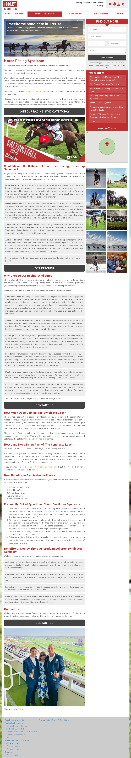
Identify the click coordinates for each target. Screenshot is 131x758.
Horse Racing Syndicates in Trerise (22, 732)
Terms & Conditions (60, 720)
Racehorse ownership (14, 720)
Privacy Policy (45, 720)
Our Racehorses (101, 14)
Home (7, 14)
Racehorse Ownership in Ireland (39, 467)
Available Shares (75, 14)
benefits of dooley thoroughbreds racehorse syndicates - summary (105, 115)
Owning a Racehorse (16, 735)
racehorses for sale (33, 91)
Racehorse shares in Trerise (17, 740)
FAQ (8, 738)
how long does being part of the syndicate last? (104, 97)
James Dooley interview (17, 726)
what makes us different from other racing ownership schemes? (106, 78)
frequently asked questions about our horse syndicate (106, 108)
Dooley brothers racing (15, 723)
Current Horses (13, 746)
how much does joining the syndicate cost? (106, 90)
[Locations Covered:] (4, 2)
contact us (94, 121)
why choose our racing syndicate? (105, 84)
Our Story (19, 14)
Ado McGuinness (14, 755)
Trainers (120, 14)
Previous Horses (14, 749)
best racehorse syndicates (102, 103)
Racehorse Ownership (44, 14)
